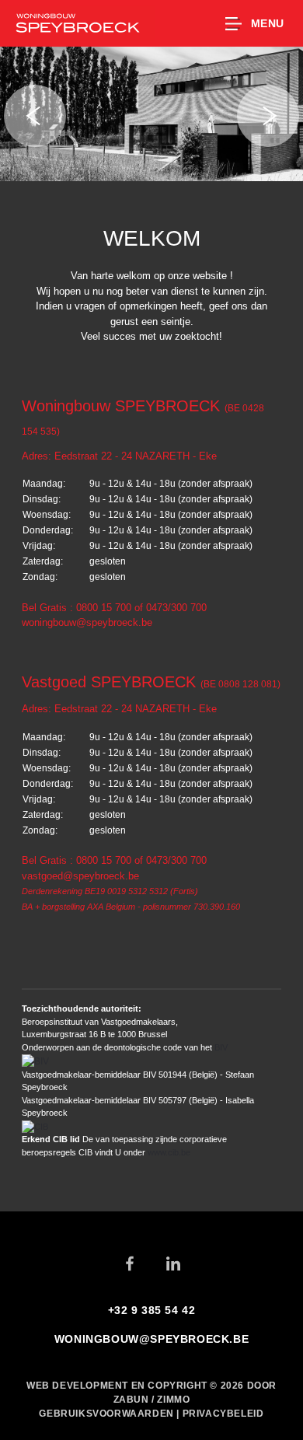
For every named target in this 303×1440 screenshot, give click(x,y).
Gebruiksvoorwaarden (107, 1413)
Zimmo (173, 1399)
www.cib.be (169, 1152)
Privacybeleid (223, 1413)
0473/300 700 (176, 607)
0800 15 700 (103, 607)
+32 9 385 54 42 (152, 1310)
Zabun (131, 1399)
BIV (221, 1047)
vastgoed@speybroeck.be (80, 876)
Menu (267, 23)
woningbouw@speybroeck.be (87, 622)
